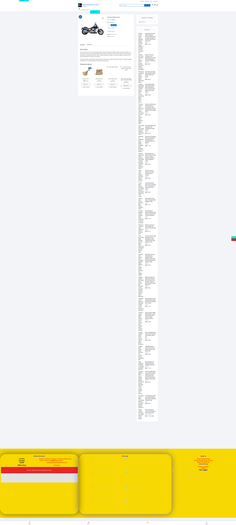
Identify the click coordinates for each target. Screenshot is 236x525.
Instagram (50, 470)
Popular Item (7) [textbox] (147, 22)
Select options (126, 85)
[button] (103, 18)
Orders (151, 1)
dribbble (44, 470)
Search (147, 5)
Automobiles (111, 36)
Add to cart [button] (86, 84)
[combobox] (147, 21)
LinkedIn (39, 470)
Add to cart (113, 25)
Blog (203, 468)
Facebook (30, 470)
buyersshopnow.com (90, 5)
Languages (155, 1)
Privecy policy (203, 467)
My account (142, 1)
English (94, 11)
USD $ (233, 237)
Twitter (34, 470)
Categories (147, 1)
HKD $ (233, 239)
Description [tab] (82, 44)
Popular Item (113, 34)
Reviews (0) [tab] (89, 44)
